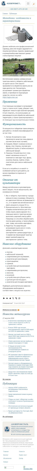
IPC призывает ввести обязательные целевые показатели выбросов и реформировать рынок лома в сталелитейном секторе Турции (20, 357)
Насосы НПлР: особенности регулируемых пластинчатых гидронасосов (18, 389)
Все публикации (8, 416)
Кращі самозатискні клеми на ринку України (20, 395)
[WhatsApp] (19, 298)
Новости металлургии (16, 314)
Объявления (7, 458)
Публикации (13, 13)
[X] (13, 298)
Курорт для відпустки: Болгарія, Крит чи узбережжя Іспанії (20, 412)
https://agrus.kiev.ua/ (10, 97)
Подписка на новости (10, 310)
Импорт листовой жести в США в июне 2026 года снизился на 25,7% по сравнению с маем (21, 336)
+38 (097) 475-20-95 (18, 9)
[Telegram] (10, 298)
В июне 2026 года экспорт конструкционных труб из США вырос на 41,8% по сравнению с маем (21, 329)
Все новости (7, 379)
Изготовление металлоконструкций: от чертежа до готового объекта (20, 407)
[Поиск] (34, 4)
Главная (5, 13)
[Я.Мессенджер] (4, 298)
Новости (22, 451)
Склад (21, 458)
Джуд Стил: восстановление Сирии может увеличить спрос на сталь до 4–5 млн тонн (20, 373)
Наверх (5, 462)
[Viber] (16, 298)
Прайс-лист (23, 455)
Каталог (5, 455)
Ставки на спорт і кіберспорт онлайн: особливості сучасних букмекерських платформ (21, 401)
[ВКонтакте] (7, 298)
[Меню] (28, 3)
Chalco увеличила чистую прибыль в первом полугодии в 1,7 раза (20, 342)
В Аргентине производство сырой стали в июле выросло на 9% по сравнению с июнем (19, 322)
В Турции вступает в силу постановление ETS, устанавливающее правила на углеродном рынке (18, 348)
